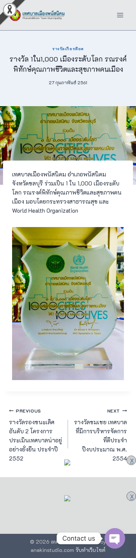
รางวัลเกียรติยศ (67, 48)
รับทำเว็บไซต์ (90, 549)
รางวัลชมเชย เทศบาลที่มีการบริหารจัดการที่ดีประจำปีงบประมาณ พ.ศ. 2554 (100, 435)
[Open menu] (120, 15)
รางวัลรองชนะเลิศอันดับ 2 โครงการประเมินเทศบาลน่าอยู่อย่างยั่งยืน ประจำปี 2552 (35, 435)
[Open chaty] (115, 538)
